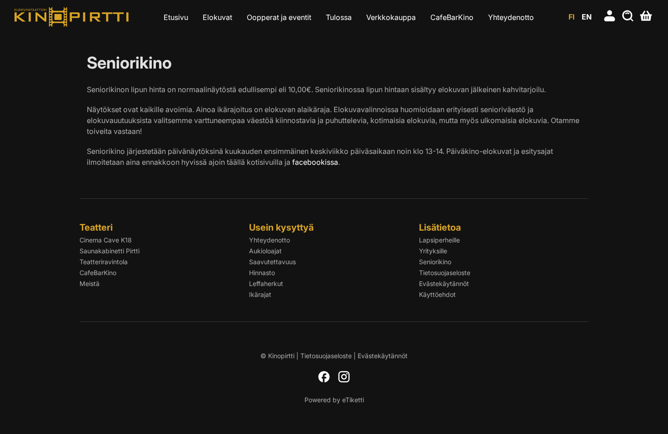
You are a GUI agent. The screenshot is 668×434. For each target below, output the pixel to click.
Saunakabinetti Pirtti (110, 251)
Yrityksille (433, 251)
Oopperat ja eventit (279, 17)
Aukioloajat (265, 251)
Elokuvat (217, 17)
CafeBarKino (452, 17)
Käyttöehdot (437, 294)
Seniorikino (435, 262)
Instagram (344, 377)
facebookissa (315, 162)
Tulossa (339, 17)
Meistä (90, 283)
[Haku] (628, 17)
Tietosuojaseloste (444, 272)
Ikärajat (260, 294)
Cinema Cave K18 (106, 240)
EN (587, 16)
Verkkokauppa (391, 17)
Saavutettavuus (272, 262)
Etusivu (176, 17)
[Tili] (610, 17)
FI (571, 16)
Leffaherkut (266, 283)
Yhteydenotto (511, 17)
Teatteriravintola (104, 262)
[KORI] (646, 17)
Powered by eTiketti (334, 400)
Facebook (324, 377)
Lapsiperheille (439, 240)
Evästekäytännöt (444, 283)
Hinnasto (262, 272)
